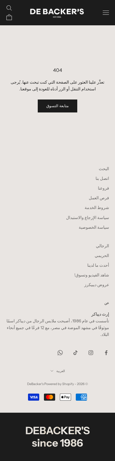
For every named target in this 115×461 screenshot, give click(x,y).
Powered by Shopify (59, 384)
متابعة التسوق (57, 105)
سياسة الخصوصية (94, 227)
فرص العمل (99, 197)
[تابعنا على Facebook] (106, 353)
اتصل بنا (102, 178)
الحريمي (102, 255)
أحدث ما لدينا (98, 265)
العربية (60, 371)
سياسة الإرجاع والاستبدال (87, 217)
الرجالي (102, 245)
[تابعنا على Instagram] (91, 353)
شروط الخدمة (97, 207)
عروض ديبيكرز (96, 284)
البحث (104, 168)
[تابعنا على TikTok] (75, 353)
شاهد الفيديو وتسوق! (91, 275)
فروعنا (103, 188)
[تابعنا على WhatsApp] (60, 353)
